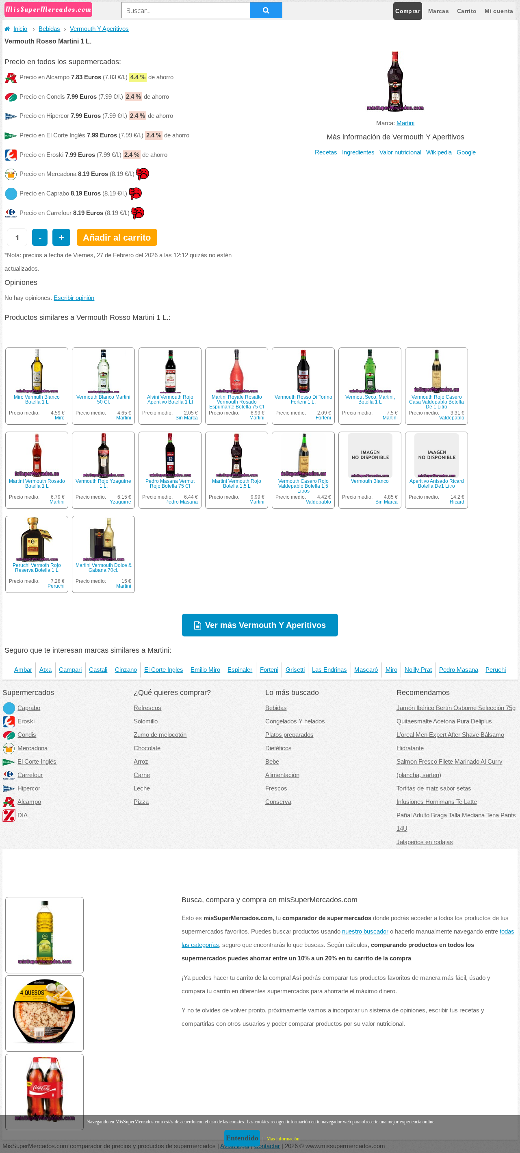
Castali (98, 670)
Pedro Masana (181, 501)
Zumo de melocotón (160, 735)
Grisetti (295, 670)
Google (466, 152)
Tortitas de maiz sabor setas (433, 788)
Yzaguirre (120, 501)
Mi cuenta (499, 11)
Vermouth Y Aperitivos (99, 29)
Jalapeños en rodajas (424, 842)
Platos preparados (289, 735)
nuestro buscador (365, 931)
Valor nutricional (400, 152)
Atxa (45, 670)
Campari (70, 670)
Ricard (457, 501)
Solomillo (146, 721)
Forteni (323, 417)
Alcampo (29, 802)
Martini (405, 123)
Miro (60, 417)
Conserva (278, 802)
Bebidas (49, 29)
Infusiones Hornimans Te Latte (436, 802)
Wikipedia (439, 152)
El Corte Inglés (36, 761)
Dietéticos (278, 748)
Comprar (407, 11)
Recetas (326, 152)
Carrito (467, 11)
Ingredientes (358, 152)
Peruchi (56, 586)
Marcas (438, 11)
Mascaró (366, 670)
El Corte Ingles (163, 670)
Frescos (276, 788)
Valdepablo (451, 417)
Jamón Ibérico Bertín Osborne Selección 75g (456, 708)
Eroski (26, 721)
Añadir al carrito (117, 237)
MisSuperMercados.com (48, 9)
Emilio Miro (205, 670)
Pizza (141, 802)
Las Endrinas (329, 670)
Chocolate (147, 748)
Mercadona (32, 748)
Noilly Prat (418, 670)
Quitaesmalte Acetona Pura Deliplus (444, 721)
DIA (22, 815)
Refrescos (147, 708)
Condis (26, 735)
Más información (282, 1139)
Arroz (141, 761)
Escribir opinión (74, 298)
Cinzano (126, 670)
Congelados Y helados (295, 721)
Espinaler (240, 670)
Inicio (20, 29)
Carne (142, 775)
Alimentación (282, 775)
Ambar (23, 670)
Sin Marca (187, 417)
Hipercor (28, 788)
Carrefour (30, 775)
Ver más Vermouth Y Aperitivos (265, 625)
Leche (142, 788)
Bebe (272, 761)
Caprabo (28, 708)
